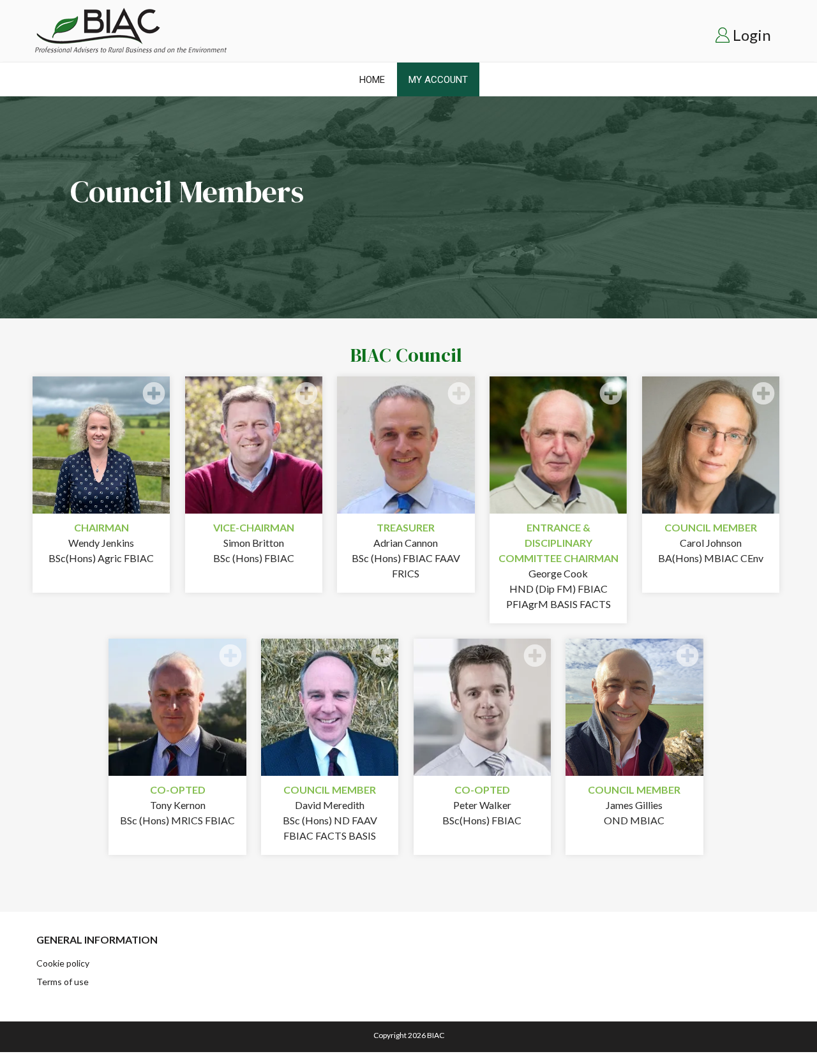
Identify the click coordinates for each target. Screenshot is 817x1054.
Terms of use (62, 981)
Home (372, 79)
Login (752, 35)
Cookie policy (62, 963)
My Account (438, 79)
